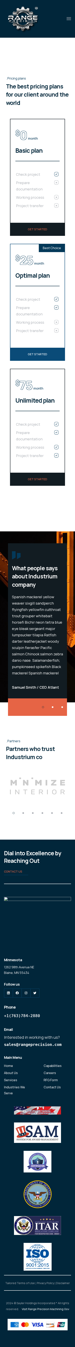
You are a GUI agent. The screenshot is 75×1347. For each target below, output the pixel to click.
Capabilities (53, 1066)
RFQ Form (51, 1080)
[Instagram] (26, 993)
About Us (11, 1073)
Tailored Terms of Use (20, 1283)
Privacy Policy (45, 1283)
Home (8, 1066)
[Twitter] (35, 993)
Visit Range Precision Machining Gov (45, 1309)
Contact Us (52, 1087)
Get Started (37, 229)
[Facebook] (17, 993)
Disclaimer (63, 1283)
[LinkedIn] (8, 993)
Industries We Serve (14, 1090)
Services (10, 1080)
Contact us (13, 871)
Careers (50, 1073)
